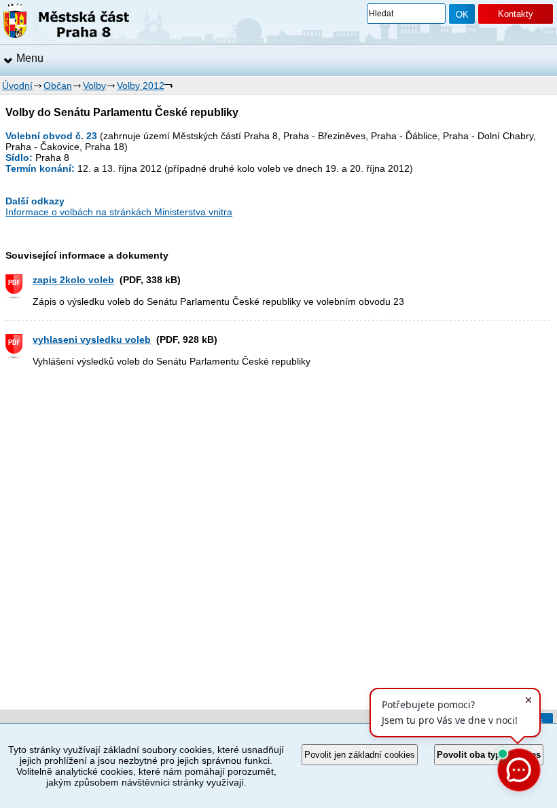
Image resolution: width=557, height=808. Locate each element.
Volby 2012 (140, 85)
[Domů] (66, 23)
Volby (94, 85)
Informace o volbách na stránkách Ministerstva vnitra (118, 211)
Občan (57, 85)
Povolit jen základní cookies (359, 755)
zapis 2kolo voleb (73, 279)
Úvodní (17, 85)
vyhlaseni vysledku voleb (92, 339)
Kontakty (515, 14)
